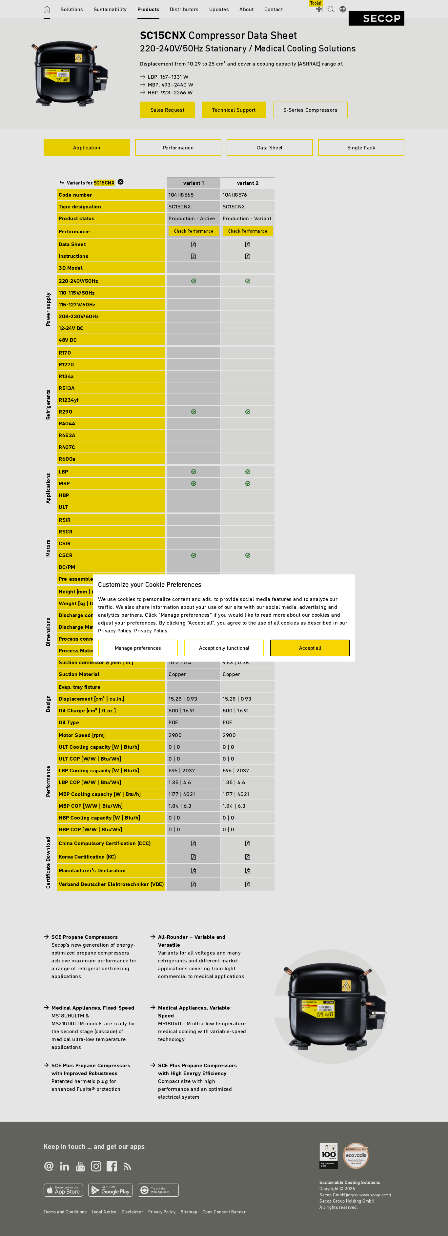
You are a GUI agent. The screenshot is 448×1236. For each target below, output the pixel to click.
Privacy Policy (151, 630)
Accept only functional (224, 647)
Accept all (310, 647)
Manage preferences (138, 647)
